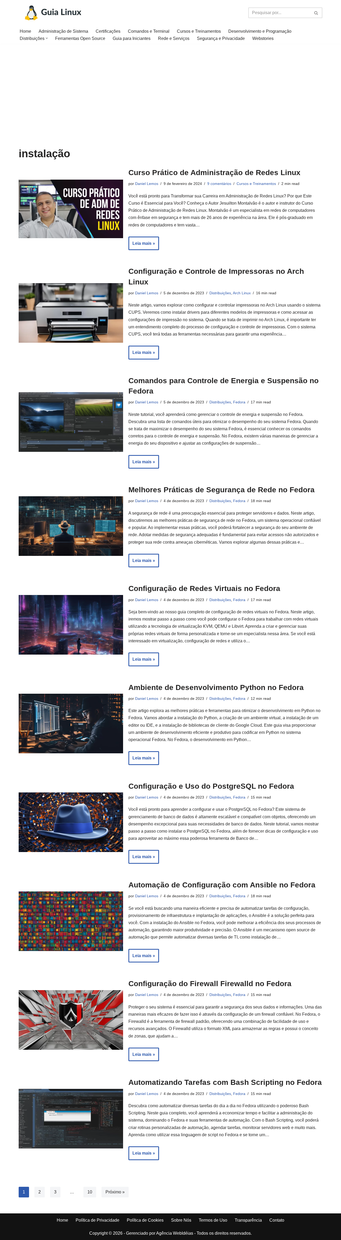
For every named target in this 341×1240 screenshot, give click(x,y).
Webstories (263, 38)
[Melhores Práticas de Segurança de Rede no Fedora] (71, 526)
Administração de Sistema (63, 31)
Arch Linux (242, 293)
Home (25, 31)
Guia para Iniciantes (132, 38)
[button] (47, 38)
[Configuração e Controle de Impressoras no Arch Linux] (71, 313)
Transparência (248, 1220)
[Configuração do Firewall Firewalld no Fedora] (71, 1020)
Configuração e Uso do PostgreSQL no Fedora (211, 786)
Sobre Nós (181, 1220)
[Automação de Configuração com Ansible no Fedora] (71, 921)
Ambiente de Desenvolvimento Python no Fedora (216, 687)
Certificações (108, 31)
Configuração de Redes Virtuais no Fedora (204, 588)
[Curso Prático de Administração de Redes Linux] (71, 209)
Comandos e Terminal (148, 31)
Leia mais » (141, 245)
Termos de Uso (213, 1220)
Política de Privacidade (97, 1220)
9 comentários (219, 183)
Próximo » (115, 1192)
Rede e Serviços (173, 38)
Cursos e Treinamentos (199, 31)
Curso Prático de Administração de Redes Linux (214, 172)
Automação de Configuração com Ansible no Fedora (221, 885)
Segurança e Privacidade (221, 38)
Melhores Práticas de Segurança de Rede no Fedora (221, 490)
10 (89, 1192)
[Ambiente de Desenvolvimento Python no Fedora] (71, 723)
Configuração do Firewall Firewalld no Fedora (209, 983)
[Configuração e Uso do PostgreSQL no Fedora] (71, 822)
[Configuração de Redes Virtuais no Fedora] (71, 625)
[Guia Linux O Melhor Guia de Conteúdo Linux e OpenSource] (52, 13)
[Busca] (316, 12)
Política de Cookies (145, 1220)
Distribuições (220, 293)
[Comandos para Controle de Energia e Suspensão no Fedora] (71, 422)
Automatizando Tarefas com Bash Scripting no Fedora (225, 1082)
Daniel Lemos (146, 183)
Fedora (239, 402)
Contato (276, 1220)
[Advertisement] (170, 84)
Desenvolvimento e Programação (259, 31)
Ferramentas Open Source (80, 38)
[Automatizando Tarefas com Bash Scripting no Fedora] (71, 1118)
